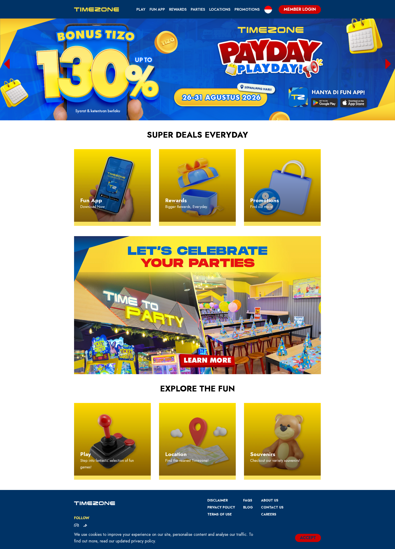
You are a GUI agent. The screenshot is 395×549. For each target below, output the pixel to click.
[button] (7, 63)
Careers (268, 514)
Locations (219, 9)
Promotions (247, 9)
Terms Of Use (219, 514)
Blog (248, 507)
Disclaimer (217, 500)
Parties (198, 9)
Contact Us (272, 507)
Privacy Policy (221, 507)
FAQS (247, 500)
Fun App (157, 9)
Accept (308, 538)
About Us (269, 500)
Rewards (178, 9)
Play (140, 9)
